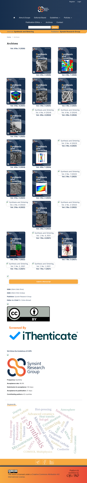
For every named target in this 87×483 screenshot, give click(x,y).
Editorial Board (40, 18)
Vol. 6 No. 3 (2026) (17, 48)
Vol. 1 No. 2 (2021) (17, 269)
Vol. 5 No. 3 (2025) (43, 106)
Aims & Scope (24, 18)
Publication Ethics (33, 22)
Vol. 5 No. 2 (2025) (69, 106)
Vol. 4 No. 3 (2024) (69, 115)
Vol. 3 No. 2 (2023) (43, 198)
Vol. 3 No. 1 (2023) (69, 176)
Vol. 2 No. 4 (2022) (17, 207)
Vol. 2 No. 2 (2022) (69, 207)
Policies (67, 18)
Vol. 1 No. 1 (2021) (43, 269)
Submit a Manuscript (43, 281)
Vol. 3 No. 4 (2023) (69, 146)
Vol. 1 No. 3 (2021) (69, 259)
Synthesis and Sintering (24, 32)
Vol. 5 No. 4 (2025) (17, 106)
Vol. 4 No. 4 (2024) (43, 115)
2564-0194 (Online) (16, 293)
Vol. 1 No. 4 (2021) (43, 238)
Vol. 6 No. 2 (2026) (43, 75)
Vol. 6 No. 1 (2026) (69, 75)
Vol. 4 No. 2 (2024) (17, 167)
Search (55, 27)
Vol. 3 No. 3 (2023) (17, 198)
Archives (49, 22)
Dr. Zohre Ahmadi (19, 300)
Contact (60, 22)
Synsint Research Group (70, 32)
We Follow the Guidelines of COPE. (19, 351)
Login (79, 1)
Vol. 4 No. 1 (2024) (43, 167)
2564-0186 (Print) (15, 289)
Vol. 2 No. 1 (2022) (17, 259)
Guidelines (54, 18)
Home (9, 37)
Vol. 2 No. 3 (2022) (43, 229)
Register (72, 1)
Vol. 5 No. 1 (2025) (17, 136)
